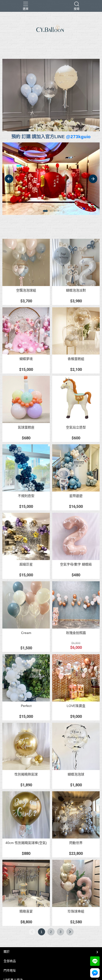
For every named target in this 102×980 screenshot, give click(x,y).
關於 (7, 951)
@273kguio (78, 136)
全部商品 (10, 961)
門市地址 (10, 970)
